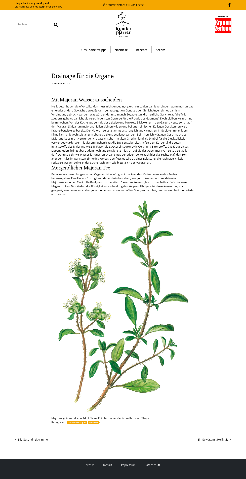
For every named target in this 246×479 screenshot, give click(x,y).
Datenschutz (152, 465)
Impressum (128, 465)
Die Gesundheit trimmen (33, 439)
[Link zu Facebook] (229, 5)
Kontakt (107, 465)
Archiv (160, 50)
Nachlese (121, 50)
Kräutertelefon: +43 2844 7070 (124, 5)
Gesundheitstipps (93, 50)
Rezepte (141, 50)
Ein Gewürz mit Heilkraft (212, 439)
